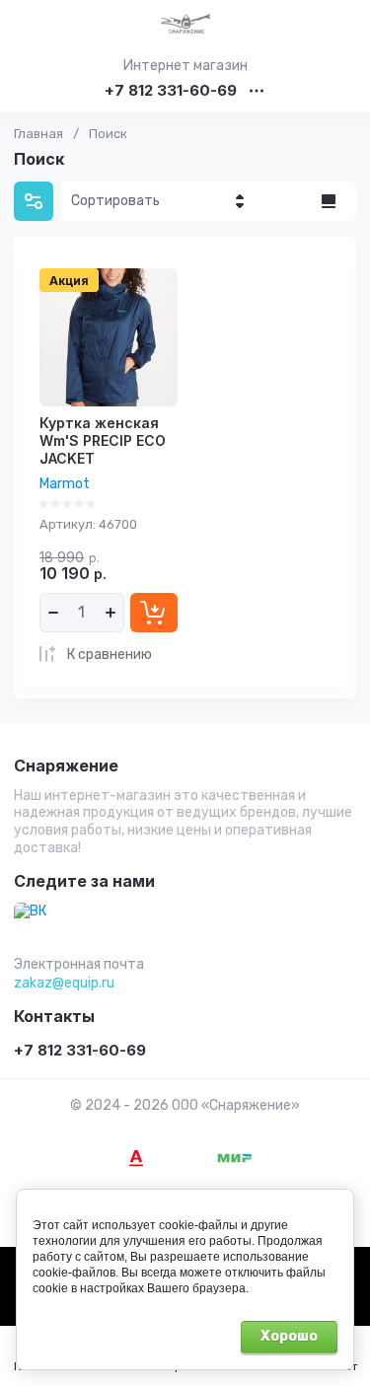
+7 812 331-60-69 (171, 91)
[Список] (328, 201)
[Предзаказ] (154, 612)
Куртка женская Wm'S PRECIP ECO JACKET (102, 440)
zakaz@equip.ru (64, 983)
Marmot (64, 483)
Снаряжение (66, 766)
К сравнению (109, 654)
